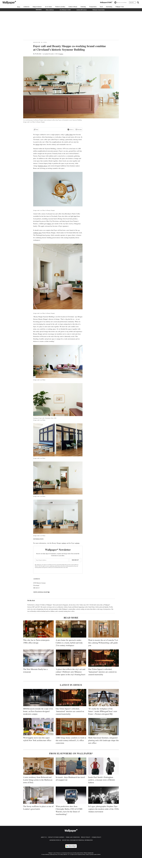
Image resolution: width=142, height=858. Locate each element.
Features (61, 54)
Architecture (26, 6)
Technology (83, 6)
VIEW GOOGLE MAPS (40, 592)
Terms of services (53, 564)
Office (45, 42)
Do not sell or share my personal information (77, 840)
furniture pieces (42, 166)
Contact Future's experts (56, 837)
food (75, 216)
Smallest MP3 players (82, 9)
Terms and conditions (73, 837)
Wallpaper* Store (119, 6)
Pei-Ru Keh (38, 54)
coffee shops (69, 134)
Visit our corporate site (88, 853)
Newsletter (80, 129)
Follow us (71, 129)
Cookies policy (96, 837)
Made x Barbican (50, 9)
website (64, 543)
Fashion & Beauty (73, 6)
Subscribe (132, 2)
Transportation (92, 6)
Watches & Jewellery (60, 6)
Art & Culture (48, 6)
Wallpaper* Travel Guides (99, 9)
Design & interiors (37, 6)
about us (44, 837)
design (37, 144)
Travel (101, 6)
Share (37, 129)
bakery (49, 224)
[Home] (18, 7)
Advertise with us (55, 840)
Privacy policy (85, 837)
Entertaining (109, 6)
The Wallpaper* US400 (65, 9)
